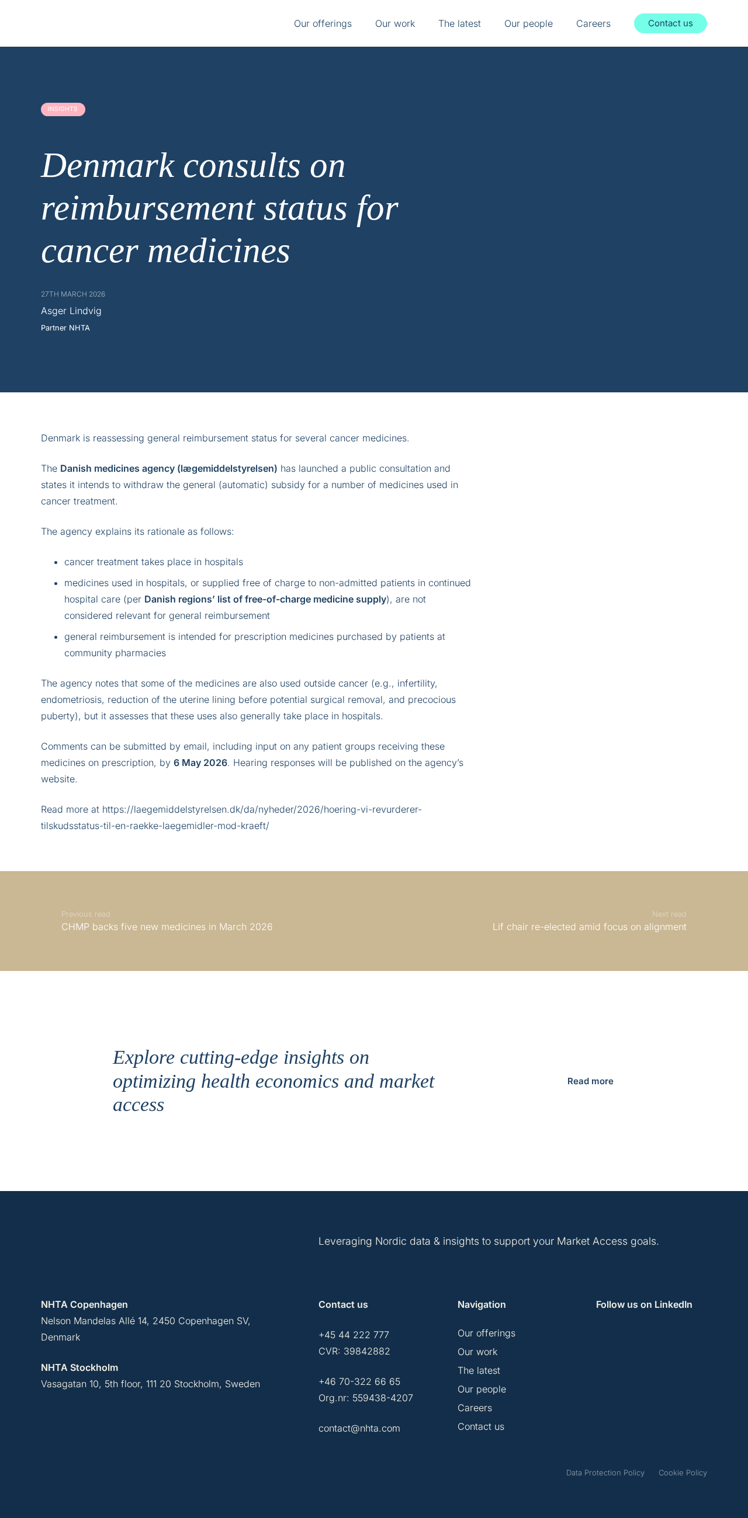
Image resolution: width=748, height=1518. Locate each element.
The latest (479, 1370)
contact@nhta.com (359, 1428)
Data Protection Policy (605, 1472)
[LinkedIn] (607, 1340)
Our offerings (486, 1333)
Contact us (481, 1426)
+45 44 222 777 (353, 1335)
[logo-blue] (74, 23)
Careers (475, 1407)
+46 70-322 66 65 (359, 1381)
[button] (358, 23)
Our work (477, 1351)
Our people (482, 1389)
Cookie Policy (683, 1472)
